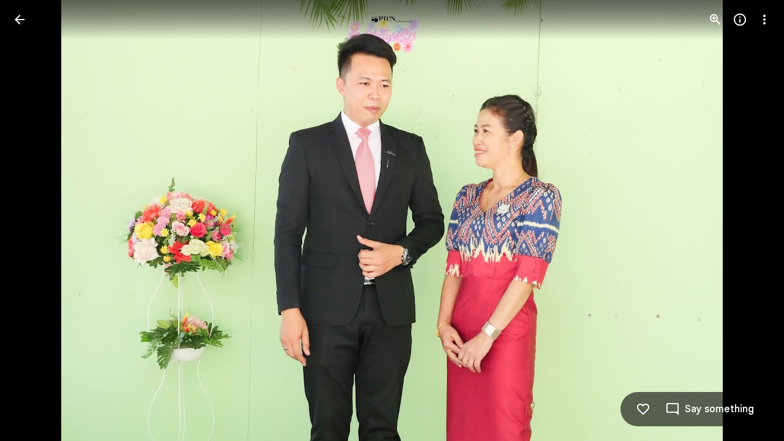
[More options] (764, 19)
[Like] (643, 409)
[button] (34, 220)
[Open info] (740, 19)
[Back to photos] (19, 19)
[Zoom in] (715, 19)
